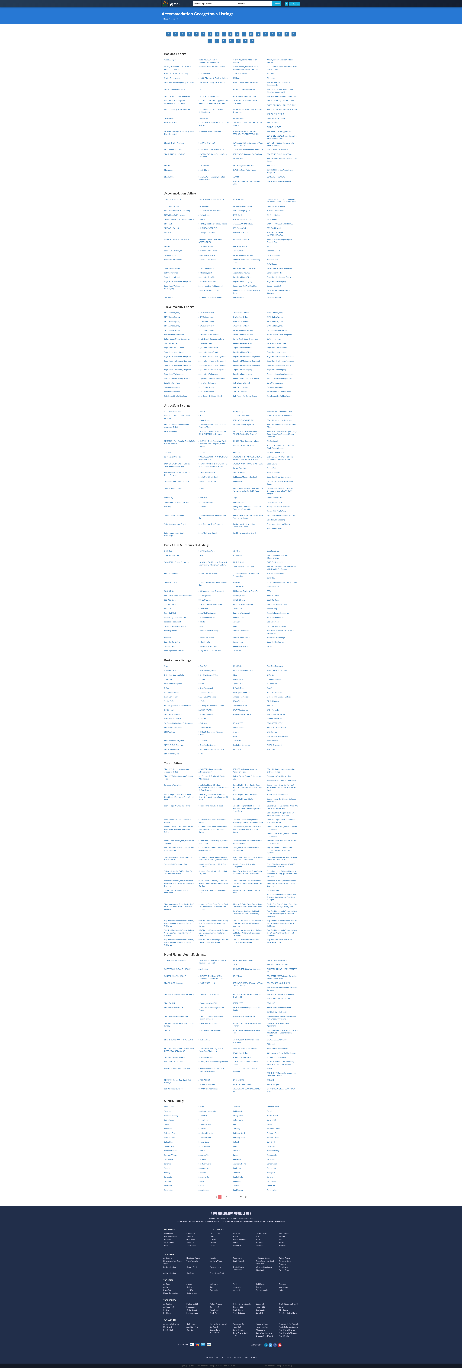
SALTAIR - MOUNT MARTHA (244, 96)
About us (189, 1236)
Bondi (281, 1307)
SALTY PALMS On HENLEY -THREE (281, 105)
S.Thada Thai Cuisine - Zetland (279, 697)
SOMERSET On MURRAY (277, 1057)
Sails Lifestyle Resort (172, 383)
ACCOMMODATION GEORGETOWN (231, 1213)
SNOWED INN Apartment (174, 1057)
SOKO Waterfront (206, 1057)
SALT (201, 89)
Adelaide (166, 1287)
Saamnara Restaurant (241, 613)
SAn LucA (202, 719)
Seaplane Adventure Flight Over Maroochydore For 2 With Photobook (248, 821)
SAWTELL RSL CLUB (172, 719)
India (280, 1239)
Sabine (201, 1107)
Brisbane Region (169, 1267)
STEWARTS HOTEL (241, 232)
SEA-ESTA (168, 165)
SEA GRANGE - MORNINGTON (211, 150)
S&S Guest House (240, 73)
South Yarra (214, 1313)
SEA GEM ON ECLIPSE (173, 150)
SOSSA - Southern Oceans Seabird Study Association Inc (280, 446)
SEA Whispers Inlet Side (208, 1003)
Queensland (237, 1258)
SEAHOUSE (168, 177)
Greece (213, 1242)
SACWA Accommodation (242, 206)
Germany (282, 1236)
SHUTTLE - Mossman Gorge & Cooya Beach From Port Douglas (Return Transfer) (282, 434)
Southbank (260, 1304)
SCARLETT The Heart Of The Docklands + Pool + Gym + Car (211, 977)
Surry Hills (259, 1313)
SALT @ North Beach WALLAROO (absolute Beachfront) (280, 90)
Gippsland (260, 1270)
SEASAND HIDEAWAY (276, 177)
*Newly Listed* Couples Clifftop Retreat (280, 61)
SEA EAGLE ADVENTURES (243, 420)
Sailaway (202, 506)
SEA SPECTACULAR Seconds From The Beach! (246, 995)
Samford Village (170, 1155)
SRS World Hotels (274, 228)
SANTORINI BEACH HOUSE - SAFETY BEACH (214, 124)
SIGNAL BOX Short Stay (276, 1040)
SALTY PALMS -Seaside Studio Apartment (245, 102)
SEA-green (168, 170)
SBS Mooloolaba (171, 573)
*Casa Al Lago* (170, 60)
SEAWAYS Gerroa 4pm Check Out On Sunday (178, 1024)
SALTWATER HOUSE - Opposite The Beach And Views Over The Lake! (213, 102)
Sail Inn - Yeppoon (240, 297)
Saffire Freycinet (171, 273)
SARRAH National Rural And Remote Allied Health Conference (281, 568)
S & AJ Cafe (203, 666)
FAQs (166, 1245)
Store (173, 19)
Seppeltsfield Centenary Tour (175, 864)
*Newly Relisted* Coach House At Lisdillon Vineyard (177, 68)
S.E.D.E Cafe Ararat (275, 692)
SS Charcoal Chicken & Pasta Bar (246, 591)
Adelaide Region (169, 1273)
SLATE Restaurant (274, 745)
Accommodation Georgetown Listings (277, 1366)
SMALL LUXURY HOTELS (243, 224)
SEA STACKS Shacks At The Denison (247, 154)
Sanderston (271, 1168)
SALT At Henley (273, 710)
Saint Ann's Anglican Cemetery (176, 524)
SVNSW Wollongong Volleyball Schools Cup (279, 240)
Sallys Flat (168, 1142)
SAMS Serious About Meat (243, 567)
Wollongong (283, 1287)
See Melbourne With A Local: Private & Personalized (247, 842)
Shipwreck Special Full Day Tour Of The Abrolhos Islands (178, 872)
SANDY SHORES (170, 123)
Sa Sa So (167, 609)
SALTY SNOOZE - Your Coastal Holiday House (211, 110)
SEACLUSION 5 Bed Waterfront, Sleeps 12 (280, 171)
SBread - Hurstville (274, 719)
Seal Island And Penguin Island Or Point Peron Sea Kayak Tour (280, 814)
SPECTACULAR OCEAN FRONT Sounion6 (246, 1070)
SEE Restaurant (205, 727)
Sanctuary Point (239, 1164)
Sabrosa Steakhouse (241, 630)
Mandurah (236, 1290)
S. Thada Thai (238, 688)
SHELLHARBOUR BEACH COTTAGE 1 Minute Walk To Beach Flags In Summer (282, 1032)
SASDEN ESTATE (274, 127)
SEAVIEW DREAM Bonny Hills (176, 1016)
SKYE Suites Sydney (172, 313)
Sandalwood (272, 1164)
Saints (166, 1124)
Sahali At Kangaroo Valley (209, 290)
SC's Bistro (203, 723)
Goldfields (190, 1273)
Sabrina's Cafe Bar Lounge (209, 630)
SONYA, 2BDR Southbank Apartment (213, 1062)
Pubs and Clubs (262, 1324)
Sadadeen (168, 1111)
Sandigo (202, 1181)
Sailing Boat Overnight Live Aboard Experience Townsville (247, 507)
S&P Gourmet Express (173, 684)
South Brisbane (238, 1310)
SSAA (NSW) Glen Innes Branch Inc (178, 595)
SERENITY (168, 1030)
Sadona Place (272, 259)
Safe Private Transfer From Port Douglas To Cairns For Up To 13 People (280, 490)
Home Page (168, 1233)
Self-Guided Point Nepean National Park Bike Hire (178, 858)
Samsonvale (272, 1155)
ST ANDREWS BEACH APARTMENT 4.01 (247, 1090)
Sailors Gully (238, 1120)
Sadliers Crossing (171, 1115)
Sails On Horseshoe (275, 383)
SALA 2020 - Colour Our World (176, 562)
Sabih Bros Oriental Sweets (175, 626)
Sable (235, 626)
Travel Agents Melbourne (288, 1333)
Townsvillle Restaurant (218, 1324)
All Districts (167, 1304)
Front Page (190, 1239)
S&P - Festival (204, 73)
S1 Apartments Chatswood (175, 960)
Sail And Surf (169, 297)
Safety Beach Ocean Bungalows (279, 268)
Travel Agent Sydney (287, 1330)
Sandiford (168, 1181)
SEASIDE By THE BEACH (277, 1012)
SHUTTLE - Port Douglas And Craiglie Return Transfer (179, 442)
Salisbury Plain (170, 1137)
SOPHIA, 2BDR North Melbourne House (246, 1063)
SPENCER (271, 1069)
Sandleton (168, 1186)
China (246, 1357)
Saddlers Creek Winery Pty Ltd (176, 481)
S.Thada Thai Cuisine (241, 697)
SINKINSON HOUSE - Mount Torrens (179, 219)
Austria (281, 1242)
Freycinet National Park (288, 1313)
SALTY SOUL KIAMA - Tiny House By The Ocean (247, 110)
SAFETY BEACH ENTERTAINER (246, 82)
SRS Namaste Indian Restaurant (211, 591)
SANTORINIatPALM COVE (175, 976)
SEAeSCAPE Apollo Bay (208, 1023)
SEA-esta (271, 165)
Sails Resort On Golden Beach (279, 392)
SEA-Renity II (204, 165)
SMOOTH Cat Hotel (172, 228)
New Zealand (284, 1233)
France (235, 1236)
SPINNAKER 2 (238, 1080)
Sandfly (167, 1172)
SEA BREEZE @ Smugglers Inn (279, 131)
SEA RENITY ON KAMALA (277, 150)
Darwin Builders (239, 1330)
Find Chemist (168, 1327)
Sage (235, 498)
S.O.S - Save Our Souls (207, 697)
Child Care (190, 1330)
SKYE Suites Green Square (277, 1048)
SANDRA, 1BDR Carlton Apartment (247, 969)
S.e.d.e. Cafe (169, 701)
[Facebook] (275, 1345)
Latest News (169, 1242)
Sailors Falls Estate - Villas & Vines (281, 515)
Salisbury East (170, 1133)
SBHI (201, 416)
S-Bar (201, 555)
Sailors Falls (203, 1120)
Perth (235, 1284)
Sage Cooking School (275, 273)
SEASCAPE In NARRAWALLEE (279, 181)
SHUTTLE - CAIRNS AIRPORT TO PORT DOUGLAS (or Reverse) (246, 432)
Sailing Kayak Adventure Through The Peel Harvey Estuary (248, 516)
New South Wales (193, 1258)
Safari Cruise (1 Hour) (173, 488)
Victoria (213, 1258)
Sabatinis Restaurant (172, 622)
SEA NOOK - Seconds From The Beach (248, 150)
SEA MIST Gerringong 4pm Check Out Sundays (282, 988)
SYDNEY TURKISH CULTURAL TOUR (248, 464)
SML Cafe (237, 749)
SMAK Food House (171, 749)
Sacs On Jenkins (273, 255)
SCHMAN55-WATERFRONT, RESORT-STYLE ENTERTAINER (246, 132)
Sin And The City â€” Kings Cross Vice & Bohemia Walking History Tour (282, 905)
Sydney (189, 1284)
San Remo (202, 1159)
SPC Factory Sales (240, 228)
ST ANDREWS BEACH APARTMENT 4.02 (282, 1090)
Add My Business (170, 1236)
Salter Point (169, 1146)
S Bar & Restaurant (171, 555)
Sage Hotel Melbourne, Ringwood (280, 277)
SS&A (269, 591)
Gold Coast (260, 1284)
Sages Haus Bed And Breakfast (211, 286)
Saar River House (240, 246)
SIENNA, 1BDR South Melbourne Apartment (246, 1041)
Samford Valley (273, 1150)
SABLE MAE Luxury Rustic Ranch (212, 82)
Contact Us (190, 1233)
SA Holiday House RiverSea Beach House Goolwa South (212, 961)
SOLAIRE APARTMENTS (208, 228)
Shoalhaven (283, 1267)
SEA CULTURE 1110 (207, 143)
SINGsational (272, 441)
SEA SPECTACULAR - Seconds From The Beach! (213, 155)
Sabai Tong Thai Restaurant (175, 617)
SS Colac (167, 232)
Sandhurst (271, 1177)
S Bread (202, 679)
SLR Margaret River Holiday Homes (213, 224)
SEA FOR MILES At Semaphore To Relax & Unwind (280, 144)
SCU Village (237, 976)
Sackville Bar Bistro (172, 642)
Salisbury (168, 1129)
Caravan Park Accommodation (216, 1331)
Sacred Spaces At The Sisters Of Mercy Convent (177, 473)
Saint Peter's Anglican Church (244, 533)
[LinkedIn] (266, 1345)
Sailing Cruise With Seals (174, 515)
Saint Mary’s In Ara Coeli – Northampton (174, 534)
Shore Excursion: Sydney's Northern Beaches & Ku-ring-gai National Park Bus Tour (282, 873)
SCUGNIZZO (238, 723)
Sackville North (273, 1107)
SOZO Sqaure (238, 587)
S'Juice (201, 684)
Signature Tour (273, 890)
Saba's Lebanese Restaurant (278, 613)
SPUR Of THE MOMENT (243, 1084)
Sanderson (237, 1168)
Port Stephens (215, 1267)
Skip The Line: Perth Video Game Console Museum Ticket (246, 941)
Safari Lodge (272, 264)
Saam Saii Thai (170, 613)
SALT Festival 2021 (275, 562)
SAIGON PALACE (205, 710)
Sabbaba (202, 622)
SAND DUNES (238, 118)
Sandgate (271, 1172)
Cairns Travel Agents (264, 1333)
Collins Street (191, 1310)
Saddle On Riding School (208, 477)
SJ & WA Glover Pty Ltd (242, 219)
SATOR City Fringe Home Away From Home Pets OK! (179, 132)
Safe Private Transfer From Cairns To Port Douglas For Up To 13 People (248, 489)
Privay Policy (191, 1245)
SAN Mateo (168, 118)
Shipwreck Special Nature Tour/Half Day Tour (213, 872)
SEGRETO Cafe (170, 582)
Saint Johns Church (274, 528)
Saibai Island (169, 1120)
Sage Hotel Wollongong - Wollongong (174, 287)
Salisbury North (239, 1133)
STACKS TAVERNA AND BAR (210, 604)
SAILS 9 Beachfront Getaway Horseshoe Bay (278, 83)
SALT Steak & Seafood (173, 714)
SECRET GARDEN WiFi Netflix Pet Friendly (247, 1024)
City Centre (283, 1310)
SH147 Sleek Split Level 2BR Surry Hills (246, 1031)
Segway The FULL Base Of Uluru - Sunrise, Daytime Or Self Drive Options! (280, 850)
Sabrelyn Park (238, 251)
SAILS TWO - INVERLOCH (174, 89)
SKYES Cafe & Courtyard (174, 745)
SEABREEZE (204, 170)
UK (217, 1357)
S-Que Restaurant (206, 688)
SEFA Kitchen (238, 727)
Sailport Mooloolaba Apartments (280, 374)
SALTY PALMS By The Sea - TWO (280, 101)
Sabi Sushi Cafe (273, 622)
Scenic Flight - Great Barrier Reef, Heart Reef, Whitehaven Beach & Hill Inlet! (247, 787)
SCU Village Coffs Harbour (175, 215)
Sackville (236, 1107)
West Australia (192, 1261)
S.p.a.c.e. (202, 411)
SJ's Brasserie (272, 741)
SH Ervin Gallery (273, 215)
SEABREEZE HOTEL (275, 723)
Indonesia (237, 1245)
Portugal (259, 1242)
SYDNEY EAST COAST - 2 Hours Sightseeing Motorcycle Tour (280, 458)
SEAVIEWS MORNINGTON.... (244, 1016)
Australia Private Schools (288, 1327)
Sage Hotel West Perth (208, 281)
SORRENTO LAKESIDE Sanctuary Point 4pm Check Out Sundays (280, 1063)
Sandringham (204, 1190)
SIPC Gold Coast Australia (243, 445)
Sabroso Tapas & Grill (241, 637)
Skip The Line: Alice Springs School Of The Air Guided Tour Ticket (213, 941)
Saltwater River (170, 1150)
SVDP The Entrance (241, 239)
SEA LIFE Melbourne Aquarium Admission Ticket (176, 425)
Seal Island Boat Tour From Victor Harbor (177, 821)
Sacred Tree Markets (207, 472)
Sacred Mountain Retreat (243, 255)
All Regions (167, 1258)
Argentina (282, 1245)
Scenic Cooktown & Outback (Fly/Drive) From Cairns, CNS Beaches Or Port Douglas (214, 787)
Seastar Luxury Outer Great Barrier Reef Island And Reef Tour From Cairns (178, 829)
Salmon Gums (204, 1142)
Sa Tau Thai (203, 609)
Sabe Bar (236, 622)
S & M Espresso (170, 670)
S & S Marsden (238, 199)
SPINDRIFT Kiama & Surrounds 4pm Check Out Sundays (281, 1074)
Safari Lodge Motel (172, 268)
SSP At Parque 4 (273, 1084)
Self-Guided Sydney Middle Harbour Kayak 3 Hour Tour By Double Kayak (213, 858)
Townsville (214, 1290)
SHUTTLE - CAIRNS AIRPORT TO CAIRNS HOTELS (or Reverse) (212, 432)
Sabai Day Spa (272, 464)
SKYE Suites (272, 219)
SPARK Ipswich (273, 587)
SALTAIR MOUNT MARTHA (278, 965)
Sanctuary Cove (205, 1164)
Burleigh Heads (192, 1313)
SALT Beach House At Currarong (177, 210)
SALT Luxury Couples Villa (209, 96)
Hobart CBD (260, 1307)
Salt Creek (271, 1142)
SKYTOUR (168, 224)
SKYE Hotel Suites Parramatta (245, 1048)
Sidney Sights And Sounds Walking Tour (212, 891)
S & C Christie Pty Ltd (172, 199)
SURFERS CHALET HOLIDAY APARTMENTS (210, 240)
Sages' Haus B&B (274, 286)
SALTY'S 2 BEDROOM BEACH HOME (282, 109)
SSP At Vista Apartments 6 (209, 1089)
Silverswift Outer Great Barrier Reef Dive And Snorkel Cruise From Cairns (247, 905)
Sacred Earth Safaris (207, 255)
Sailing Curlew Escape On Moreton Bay (212, 516)
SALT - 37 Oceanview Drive (244, 89)
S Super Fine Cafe (274, 679)
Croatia (213, 1239)
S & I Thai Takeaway (275, 666)
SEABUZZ (271, 578)
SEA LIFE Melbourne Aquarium (279, 420)
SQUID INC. (169, 591)
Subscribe (190, 1242)
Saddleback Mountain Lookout (245, 477)
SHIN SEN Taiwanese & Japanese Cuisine (212, 733)
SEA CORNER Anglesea (173, 983)
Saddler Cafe (169, 646)
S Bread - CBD (238, 679)
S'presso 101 (238, 684)
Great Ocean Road (217, 1273)
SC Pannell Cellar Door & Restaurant (179, 723)
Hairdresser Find (262, 1327)
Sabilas (201, 626)
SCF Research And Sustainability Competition (246, 574)
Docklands (167, 1313)
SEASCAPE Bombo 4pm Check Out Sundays (246, 1008)
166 (241, 1197)
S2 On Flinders (238, 701)
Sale (234, 1124)
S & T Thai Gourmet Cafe (243, 670)
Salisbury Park (273, 1133)
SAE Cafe (271, 705)
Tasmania (282, 1264)
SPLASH (270, 1080)
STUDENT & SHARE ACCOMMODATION (275, 233)
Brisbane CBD (238, 1307)
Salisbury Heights (206, 1133)
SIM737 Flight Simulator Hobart (246, 441)
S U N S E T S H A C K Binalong (176, 73)
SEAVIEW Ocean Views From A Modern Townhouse (211, 1017)
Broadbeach (191, 1307)
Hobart (281, 1290)
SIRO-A (202, 219)
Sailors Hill (271, 1120)
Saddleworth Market (241, 646)
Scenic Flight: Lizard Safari (243, 799)
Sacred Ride (271, 468)
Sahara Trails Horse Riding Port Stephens (279, 291)
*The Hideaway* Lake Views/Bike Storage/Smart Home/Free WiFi (246, 68)
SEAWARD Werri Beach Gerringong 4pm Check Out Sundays (281, 1017)
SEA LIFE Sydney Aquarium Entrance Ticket (281, 425)
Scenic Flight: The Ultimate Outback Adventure (281, 800)
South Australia (238, 1261)
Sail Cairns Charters (206, 502)
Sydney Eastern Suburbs (242, 1304)
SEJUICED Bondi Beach (276, 727)
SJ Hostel (271, 1044)
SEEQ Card (237, 215)
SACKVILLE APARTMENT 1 (244, 960)
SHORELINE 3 (204, 1040)
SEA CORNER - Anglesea (174, 143)
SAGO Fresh (169, 710)
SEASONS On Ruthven (173, 727)
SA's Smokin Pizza (240, 705)
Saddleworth (238, 481)
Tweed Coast (284, 1270)
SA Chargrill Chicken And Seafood (177, 705)
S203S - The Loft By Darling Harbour (213, 78)
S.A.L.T (269, 688)
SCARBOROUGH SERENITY (210, 131)
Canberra (189, 1287)
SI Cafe (236, 732)
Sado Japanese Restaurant (174, 651)
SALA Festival (238, 562)
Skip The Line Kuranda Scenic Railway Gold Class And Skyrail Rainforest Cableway (282, 913)
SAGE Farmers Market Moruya (279, 411)
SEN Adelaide (169, 732)
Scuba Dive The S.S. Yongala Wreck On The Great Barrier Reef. (282, 807)
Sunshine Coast (285, 1261)
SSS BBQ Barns (205, 595)
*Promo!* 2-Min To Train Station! (212, 67)
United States (261, 1233)
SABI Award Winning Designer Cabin (179, 82)
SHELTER (237, 582)
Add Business (294, 4)
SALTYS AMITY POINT (276, 114)
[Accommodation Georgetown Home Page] (286, 4)
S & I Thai (168, 551)
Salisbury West (273, 1137)
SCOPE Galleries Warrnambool (279, 416)
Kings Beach (214, 1310)
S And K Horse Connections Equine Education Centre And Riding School (281, 200)
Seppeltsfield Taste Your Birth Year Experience (212, 865)
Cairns (258, 1287)
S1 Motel (270, 73)
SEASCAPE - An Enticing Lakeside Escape (246, 182)
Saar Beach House (206, 246)
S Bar (235, 675)
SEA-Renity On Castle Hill (243, 165)
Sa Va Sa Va (237, 609)
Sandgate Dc (204, 1177)
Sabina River (169, 1107)
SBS (234, 719)
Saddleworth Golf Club (208, 646)
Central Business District (288, 1304)
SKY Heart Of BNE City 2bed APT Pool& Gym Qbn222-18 (212, 1049)
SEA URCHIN (238, 158)
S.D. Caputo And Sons (172, 411)
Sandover (271, 1186)
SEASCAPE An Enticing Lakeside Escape (211, 1008)
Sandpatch (168, 1190)
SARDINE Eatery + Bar (242, 714)
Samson (236, 1155)
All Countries (215, 1233)
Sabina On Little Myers (173, 251)
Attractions (260, 1330)
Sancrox (167, 1164)
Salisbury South (239, 1137)
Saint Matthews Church (208, 533)
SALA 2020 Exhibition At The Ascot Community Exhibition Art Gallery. (213, 563)
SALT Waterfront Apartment (210, 210)
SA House (237, 78)
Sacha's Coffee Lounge (276, 637)
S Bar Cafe (271, 675)
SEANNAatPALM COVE (173, 1007)
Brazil (258, 1239)
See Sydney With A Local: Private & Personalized (247, 849)
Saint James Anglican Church (278, 524)
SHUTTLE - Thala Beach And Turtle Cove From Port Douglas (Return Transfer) (213, 443)
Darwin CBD (214, 1307)
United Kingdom (239, 1239)
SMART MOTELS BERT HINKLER (280, 224)
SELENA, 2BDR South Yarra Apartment (278, 1024)
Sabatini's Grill (238, 617)
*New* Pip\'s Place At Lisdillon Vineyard (245, 61)
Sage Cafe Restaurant (241, 273)
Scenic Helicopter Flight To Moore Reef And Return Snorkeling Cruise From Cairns (246, 808)
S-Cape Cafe (272, 684)
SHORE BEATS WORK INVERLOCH (178, 1040)
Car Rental (214, 1327)
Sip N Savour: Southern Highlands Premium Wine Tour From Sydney (246, 912)
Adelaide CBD (168, 1307)
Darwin (212, 1287)
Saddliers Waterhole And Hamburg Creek (246, 260)
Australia (236, 1233)
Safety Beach (238, 1115)
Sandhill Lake (238, 1177)
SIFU (235, 736)
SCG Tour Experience (275, 210)
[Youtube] (280, 1345)
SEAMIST (237, 177)
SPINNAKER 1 (204, 1080)
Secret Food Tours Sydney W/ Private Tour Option (282, 828)
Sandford (202, 1172)
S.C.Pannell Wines (206, 692)
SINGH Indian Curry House (277, 736)
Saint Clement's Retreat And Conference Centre (244, 525)
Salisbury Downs (273, 1129)
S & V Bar (236, 551)
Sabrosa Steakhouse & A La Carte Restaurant (280, 631)
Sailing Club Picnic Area (276, 511)
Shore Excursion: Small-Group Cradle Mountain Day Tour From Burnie (247, 872)
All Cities (166, 1284)
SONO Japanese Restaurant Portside (282, 582)
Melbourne (214, 1284)
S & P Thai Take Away (207, 551)
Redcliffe (189, 1290)
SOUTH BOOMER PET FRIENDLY (178, 1069)
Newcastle (237, 1287)
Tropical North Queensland (238, 1268)
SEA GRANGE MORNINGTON (279, 983)
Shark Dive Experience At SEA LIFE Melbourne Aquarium (281, 865)
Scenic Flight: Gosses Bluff (278, 794)
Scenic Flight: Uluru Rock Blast (211, 806)
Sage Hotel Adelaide (172, 277)
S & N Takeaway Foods (207, 670)
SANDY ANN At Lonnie (276, 118)
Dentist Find (168, 1330)
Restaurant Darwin (240, 1324)
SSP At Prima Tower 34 (173, 1089)
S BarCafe (168, 679)
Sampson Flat (204, 1155)
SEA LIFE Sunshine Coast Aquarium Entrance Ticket (212, 425)
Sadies (269, 646)
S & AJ (166, 666)
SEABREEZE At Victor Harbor (245, 170)
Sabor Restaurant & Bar (276, 626)
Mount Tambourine (170, 1293)
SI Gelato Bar (272, 732)
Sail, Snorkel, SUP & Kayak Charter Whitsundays (212, 777)
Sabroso (167, 637)
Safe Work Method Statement (245, 268)
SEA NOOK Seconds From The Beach (179, 994)
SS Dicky (236, 452)
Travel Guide (284, 1336)
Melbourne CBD (192, 1304)
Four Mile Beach (239, 1313)
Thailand (259, 1245)
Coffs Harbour (191, 1293)
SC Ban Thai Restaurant (208, 573)
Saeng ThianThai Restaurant (210, 651)
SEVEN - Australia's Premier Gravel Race (213, 583)
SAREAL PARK (273, 123)
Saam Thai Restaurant (207, 613)
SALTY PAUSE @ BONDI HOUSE (177, 109)
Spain (258, 1236)
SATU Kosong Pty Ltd (241, 210)
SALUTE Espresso (206, 714)
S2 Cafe (202, 701)
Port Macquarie (262, 1290)
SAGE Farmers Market (276, 206)
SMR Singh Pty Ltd (171, 754)
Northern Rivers (216, 1261)
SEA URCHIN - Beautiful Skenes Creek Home (282, 159)
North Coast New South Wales (172, 1262)
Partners (167, 1239)
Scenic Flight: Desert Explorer (245, 794)
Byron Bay (167, 1290)
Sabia (269, 246)
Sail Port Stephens (274, 502)
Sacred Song (238, 642)
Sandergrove (204, 1168)
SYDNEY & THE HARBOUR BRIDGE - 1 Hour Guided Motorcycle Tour (248, 458)
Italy (212, 1236)
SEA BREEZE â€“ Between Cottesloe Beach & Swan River (282, 137)
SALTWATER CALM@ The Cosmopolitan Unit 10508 (174, 102)
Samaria (202, 1150)
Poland (235, 1242)
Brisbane (282, 1284)
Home (165, 19)
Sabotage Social (170, 630)
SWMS (167, 246)
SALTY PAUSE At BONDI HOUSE (177, 969)
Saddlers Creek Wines (207, 259)
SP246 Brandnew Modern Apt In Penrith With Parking (211, 1070)
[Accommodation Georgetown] (175, 4)
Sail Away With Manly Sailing (210, 297)
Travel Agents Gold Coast (240, 1334)
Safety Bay (168, 498)
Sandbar (167, 1168)
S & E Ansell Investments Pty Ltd (211, 199)
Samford (236, 1150)
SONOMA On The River (173, 1062)
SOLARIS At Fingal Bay (242, 1057)
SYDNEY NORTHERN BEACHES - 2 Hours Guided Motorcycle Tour (213, 465)
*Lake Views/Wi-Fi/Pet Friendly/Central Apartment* (210, 61)
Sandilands (237, 1181)
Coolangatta (260, 1310)
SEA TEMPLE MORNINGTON (279, 999)
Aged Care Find (192, 1327)
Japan (213, 1245)
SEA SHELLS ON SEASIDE (174, 154)
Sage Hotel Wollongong (242, 281)
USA (222, 1357)
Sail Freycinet (238, 502)
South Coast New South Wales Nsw (265, 1262)
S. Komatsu (237, 555)
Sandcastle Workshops (173, 785)
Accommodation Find (171, 1324)
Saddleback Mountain (207, 1111)
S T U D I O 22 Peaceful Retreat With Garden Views (282, 68)
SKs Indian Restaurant (207, 745)
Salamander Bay (205, 1124)
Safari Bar (237, 651)
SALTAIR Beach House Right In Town (281, 96)
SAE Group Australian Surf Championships (277, 556)
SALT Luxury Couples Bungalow (177, 96)
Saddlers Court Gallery (173, 259)
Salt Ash (236, 1142)
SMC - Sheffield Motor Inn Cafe (211, 749)
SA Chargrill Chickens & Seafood (211, 705)
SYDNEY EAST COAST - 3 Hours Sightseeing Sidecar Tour (177, 465)
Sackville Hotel (170, 255)
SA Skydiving (204, 206)
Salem (269, 1124)
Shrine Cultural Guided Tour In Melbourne (176, 891)
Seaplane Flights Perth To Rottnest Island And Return (281, 821)
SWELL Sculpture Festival (243, 604)
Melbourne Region (263, 1258)
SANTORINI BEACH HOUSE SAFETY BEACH (247, 124)
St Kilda (166, 1310)
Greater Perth (191, 1267)
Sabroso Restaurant (207, 637)
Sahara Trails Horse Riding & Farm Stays (246, 291)
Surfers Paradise (216, 1304)
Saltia (235, 1146)
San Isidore (168, 1159)
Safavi (201, 488)
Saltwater (271, 1146)
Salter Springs (204, 1146)
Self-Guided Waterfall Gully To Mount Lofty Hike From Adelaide (248, 858)
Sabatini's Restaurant (275, 617)
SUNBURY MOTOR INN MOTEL (177, 239)
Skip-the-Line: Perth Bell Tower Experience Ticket (279, 941)
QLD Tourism (191, 1324)
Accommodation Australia (288, 1324)
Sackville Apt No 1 (274, 251)
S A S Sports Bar (273, 551)
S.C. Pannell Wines (171, 206)
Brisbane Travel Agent (264, 1336)
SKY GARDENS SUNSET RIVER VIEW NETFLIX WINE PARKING (179, 1049)
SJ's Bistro (203, 741)
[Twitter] (271, 1345)
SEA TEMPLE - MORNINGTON (279, 154)
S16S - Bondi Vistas (172, 78)
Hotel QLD (237, 1327)
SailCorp (167, 506)
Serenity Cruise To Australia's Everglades (244, 865)
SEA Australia (204, 215)
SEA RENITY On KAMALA (209, 994)
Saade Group (272, 609)
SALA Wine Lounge (240, 710)
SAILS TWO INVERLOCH (277, 960)
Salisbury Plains (205, 1137)
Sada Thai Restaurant (275, 642)
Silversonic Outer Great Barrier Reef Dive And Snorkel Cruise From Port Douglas (281, 897)
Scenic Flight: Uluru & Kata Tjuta (177, 806)
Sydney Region (284, 1258)
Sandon (201, 1186)
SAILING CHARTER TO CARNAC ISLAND (177, 417)
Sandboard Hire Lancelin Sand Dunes (281, 780)
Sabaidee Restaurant (207, 617)
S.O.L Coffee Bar (171, 697)
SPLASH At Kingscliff (207, 1084)
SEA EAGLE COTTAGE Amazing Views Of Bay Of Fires (248, 144)
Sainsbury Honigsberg (276, 520)
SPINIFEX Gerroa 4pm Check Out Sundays (177, 1081)
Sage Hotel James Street (242, 277)
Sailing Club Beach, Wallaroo (278, 506)
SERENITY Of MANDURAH (210, 1030)
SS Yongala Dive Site (207, 232)
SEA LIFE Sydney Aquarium (243, 424)
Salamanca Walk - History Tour (279, 776)
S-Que (166, 688)
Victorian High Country (264, 1267)
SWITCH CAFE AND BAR (277, 604)
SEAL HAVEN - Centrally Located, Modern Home (212, 178)
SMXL (201, 754)
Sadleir (270, 1111)
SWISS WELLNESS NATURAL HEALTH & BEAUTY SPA (214, 458)
